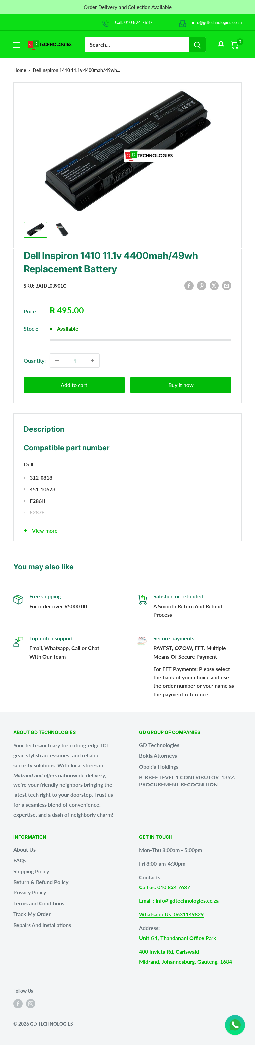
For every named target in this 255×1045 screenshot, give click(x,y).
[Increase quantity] (92, 360)
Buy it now (181, 385)
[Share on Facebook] (189, 285)
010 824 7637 (138, 22)
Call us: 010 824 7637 (164, 887)
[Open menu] (16, 45)
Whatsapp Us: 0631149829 (171, 914)
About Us (24, 849)
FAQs (19, 860)
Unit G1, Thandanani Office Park (177, 938)
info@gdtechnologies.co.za (217, 22)
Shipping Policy (31, 871)
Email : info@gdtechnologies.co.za (179, 900)
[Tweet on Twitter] (214, 285)
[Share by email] (226, 285)
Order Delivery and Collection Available (128, 7)
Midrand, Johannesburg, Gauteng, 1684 (185, 961)
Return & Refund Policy (40, 882)
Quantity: (35, 360)
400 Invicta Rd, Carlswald (169, 951)
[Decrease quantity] (57, 360)
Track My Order (32, 914)
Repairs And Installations (42, 925)
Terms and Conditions (38, 903)
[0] (234, 45)
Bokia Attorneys (158, 755)
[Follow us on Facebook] (18, 1003)
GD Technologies (159, 745)
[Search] (197, 44)
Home (19, 70)
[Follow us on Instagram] (30, 1003)
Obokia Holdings (158, 766)
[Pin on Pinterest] (201, 285)
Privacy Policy (29, 892)
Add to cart (74, 385)
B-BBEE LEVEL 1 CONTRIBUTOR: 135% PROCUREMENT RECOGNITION (187, 780)
